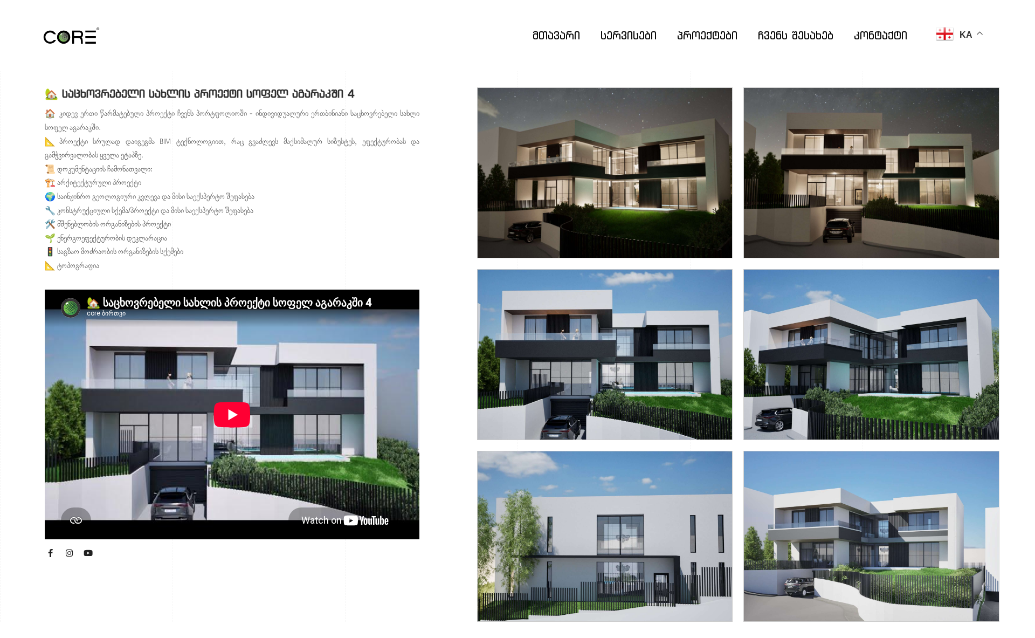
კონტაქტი (880, 35)
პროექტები (707, 35)
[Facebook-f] (50, 553)
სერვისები (629, 35)
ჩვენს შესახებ (795, 35)
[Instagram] (69, 553)
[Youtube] (88, 553)
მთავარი (556, 35)
